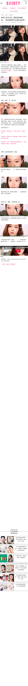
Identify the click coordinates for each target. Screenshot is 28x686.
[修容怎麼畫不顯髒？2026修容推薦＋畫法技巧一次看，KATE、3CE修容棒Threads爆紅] (7, 540)
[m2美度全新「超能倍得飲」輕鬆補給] (7, 558)
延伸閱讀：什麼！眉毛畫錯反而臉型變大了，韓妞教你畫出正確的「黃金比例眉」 (13, 142)
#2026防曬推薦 (22, 8)
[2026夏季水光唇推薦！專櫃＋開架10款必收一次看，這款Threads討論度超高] (7, 578)
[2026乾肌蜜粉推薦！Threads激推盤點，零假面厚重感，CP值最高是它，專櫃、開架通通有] (7, 587)
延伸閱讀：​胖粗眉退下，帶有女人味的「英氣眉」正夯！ (13, 132)
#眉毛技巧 (13, 264)
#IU (4, 264)
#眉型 (7, 264)
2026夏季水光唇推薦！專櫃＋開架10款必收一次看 (21, 577)
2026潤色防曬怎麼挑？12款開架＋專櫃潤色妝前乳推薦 (21, 548)
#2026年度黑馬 (14, 11)
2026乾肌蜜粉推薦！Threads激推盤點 (21, 585)
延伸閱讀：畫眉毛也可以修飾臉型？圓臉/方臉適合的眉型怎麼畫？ (14, 137)
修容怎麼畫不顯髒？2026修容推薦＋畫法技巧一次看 (21, 539)
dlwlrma (7, 62)
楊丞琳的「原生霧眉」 (7, 70)
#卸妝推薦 (12, 8)
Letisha (20, 22)
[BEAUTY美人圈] (13, 3)
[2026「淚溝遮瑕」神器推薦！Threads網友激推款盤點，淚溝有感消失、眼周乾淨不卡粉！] (7, 569)
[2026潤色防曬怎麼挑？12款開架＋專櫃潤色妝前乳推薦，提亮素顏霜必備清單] (7, 549)
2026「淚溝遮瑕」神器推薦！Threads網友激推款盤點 (21, 567)
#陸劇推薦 (4, 8)
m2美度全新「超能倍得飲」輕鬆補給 (21, 556)
